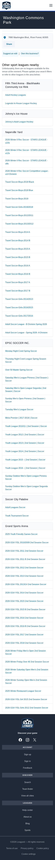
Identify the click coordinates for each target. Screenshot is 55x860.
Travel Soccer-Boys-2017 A (17, 282)
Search (27, 782)
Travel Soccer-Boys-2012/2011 (19, 215)
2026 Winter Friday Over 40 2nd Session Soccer (27, 662)
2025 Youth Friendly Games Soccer (21, 534)
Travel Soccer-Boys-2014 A (17, 232)
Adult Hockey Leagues (15, 95)
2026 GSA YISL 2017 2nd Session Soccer (24, 634)
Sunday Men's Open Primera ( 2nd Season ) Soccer (25, 400)
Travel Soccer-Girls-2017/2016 (19, 316)
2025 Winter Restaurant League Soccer (23, 691)
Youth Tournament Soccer (17, 516)
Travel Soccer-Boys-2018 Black (19, 182)
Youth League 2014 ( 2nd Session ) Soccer (24, 451)
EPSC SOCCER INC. (17, 343)
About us (28, 817)
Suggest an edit (10, 53)
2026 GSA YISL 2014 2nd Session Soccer (24, 593)
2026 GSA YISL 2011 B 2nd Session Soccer (25, 559)
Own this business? (30, 53)
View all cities (27, 796)
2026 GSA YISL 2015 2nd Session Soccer (24, 601)
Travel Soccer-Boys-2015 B (17, 257)
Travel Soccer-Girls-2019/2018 (19, 207)
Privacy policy (27, 848)
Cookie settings (28, 854)
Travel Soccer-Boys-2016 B (17, 274)
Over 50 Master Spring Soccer (18, 370)
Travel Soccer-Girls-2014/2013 (19, 299)
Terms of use (12, 848)
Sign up (27, 754)
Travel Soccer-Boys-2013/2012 (19, 224)
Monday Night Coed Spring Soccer (21, 351)
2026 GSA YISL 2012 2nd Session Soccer (24, 568)
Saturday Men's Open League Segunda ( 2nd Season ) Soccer (25, 389)
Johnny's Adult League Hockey (19, 122)
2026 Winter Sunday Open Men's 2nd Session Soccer (26, 681)
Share (9, 44)
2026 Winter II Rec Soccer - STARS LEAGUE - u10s (26, 141)
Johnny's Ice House (16, 113)
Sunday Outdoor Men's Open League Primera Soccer (26, 477)
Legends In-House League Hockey (21, 103)
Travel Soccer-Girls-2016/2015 (19, 307)
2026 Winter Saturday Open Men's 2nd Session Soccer (26, 671)
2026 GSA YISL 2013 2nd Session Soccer (24, 576)
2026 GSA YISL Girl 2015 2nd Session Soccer (26, 699)
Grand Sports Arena (16, 526)
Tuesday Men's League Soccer (19, 409)
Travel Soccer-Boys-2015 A (17, 249)
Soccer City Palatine (16, 499)
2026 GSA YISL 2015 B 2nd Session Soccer (25, 609)
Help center (27, 810)
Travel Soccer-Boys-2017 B (17, 291)
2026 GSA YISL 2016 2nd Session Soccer (24, 618)
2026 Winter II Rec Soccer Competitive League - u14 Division (27, 172)
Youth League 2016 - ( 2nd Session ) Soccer (25, 468)
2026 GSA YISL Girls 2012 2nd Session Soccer (26, 708)
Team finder (27, 789)
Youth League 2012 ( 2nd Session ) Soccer (24, 434)
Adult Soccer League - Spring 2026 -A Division (26, 332)
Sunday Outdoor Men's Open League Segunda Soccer (26, 488)
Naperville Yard (13, 132)
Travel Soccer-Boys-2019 (16, 199)
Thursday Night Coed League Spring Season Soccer (25, 360)
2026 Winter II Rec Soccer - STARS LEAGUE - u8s (26, 162)
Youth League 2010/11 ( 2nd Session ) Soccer (26, 426)
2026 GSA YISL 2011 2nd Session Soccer (24, 551)
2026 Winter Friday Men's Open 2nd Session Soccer (25, 652)
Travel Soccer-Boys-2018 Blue (19, 190)
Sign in (27, 761)
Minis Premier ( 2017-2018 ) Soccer (21, 418)
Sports (27, 830)
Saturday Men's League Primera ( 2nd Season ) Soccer (26, 379)
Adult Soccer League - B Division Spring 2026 (26, 324)
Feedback (27, 768)
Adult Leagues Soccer (15, 507)
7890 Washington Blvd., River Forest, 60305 (28, 37)
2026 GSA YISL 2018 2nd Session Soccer (24, 643)
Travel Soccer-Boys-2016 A (17, 266)
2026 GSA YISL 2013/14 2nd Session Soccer (25, 584)
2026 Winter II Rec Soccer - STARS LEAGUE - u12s (26, 151)
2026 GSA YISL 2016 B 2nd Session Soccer (25, 626)
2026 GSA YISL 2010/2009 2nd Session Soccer (26, 542)
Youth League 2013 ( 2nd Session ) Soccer (24, 443)
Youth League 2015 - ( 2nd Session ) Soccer (25, 460)
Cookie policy (42, 848)
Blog (27, 823)
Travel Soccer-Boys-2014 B (17, 240)
